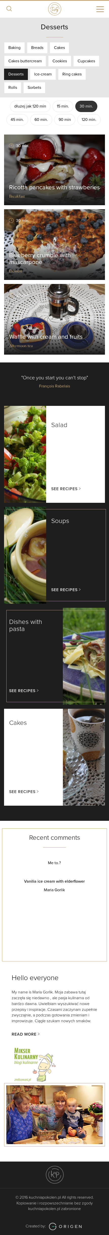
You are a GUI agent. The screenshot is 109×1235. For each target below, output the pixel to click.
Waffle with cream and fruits (46, 336)
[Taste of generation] (54, 8)
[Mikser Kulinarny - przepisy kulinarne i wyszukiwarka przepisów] (34, 1063)
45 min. (17, 119)
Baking (14, 47)
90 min (65, 119)
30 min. (86, 106)
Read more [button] (24, 1034)
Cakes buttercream (25, 61)
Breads (37, 47)
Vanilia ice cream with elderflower (54, 881)
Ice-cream (43, 74)
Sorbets (34, 87)
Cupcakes (86, 61)
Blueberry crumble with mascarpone (40, 259)
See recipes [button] (64, 488)
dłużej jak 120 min (30, 106)
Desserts (16, 74)
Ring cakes (72, 74)
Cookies (59, 61)
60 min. (41, 119)
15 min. (63, 106)
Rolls (12, 87)
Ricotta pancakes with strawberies (54, 187)
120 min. (89, 119)
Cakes (59, 47)
